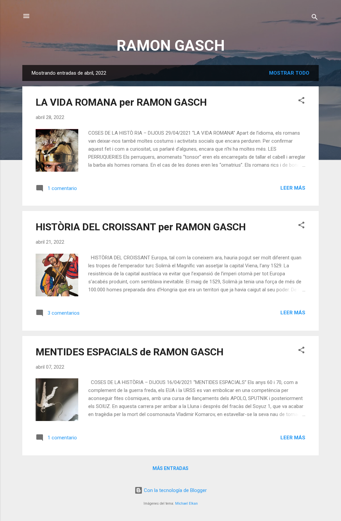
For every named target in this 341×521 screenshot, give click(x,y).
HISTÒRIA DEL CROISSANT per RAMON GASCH (141, 227)
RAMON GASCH (171, 45)
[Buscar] (315, 18)
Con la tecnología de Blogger (175, 490)
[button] (301, 101)
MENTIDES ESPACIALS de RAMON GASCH (129, 352)
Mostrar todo (289, 73)
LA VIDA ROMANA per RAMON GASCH (121, 102)
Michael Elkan (186, 503)
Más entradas (170, 468)
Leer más (292, 188)
